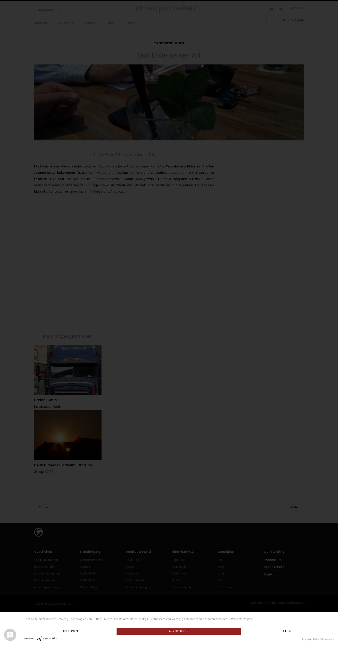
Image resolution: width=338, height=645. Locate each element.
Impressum (307, 639)
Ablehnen (70, 631)
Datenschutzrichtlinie (324, 639)
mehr (287, 631)
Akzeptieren (179, 631)
